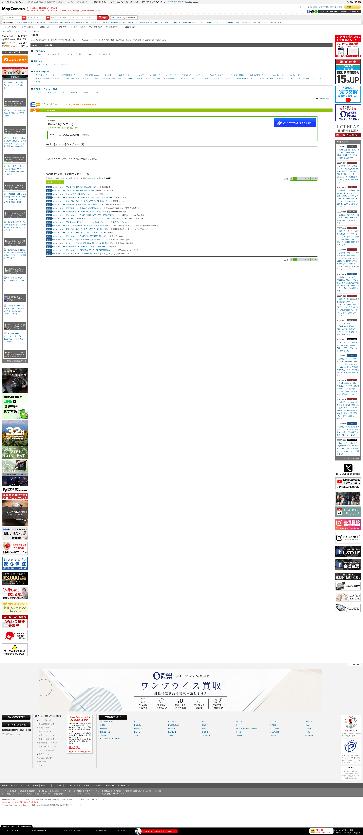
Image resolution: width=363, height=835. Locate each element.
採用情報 (158, 791)
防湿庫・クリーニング (245, 78)
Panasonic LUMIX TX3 (251, 22)
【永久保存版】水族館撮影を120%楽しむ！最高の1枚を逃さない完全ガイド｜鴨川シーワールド (14, 270)
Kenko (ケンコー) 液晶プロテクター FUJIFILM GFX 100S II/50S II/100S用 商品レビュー (86, 215)
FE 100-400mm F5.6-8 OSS (114, 22)
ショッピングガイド (46, 720)
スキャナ (74, 92)
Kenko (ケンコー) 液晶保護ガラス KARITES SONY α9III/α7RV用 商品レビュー (82, 197)
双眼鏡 (157, 78)
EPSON (239, 722)
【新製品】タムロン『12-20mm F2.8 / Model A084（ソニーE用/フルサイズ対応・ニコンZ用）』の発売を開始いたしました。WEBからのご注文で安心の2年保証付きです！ (348, 367)
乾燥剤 (281, 78)
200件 (75, 178)
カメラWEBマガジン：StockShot (38, 794)
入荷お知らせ (120, 830)
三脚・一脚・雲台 (72, 78)
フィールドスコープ (188, 78)
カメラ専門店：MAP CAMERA (12, 794)
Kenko (238, 725)
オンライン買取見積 (9, 791)
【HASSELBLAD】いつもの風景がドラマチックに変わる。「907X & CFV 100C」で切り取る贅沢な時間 (14, 214)
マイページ (67, 791)
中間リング (186, 75)
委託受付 (23, 791)
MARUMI (171, 728)
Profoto (137, 732)
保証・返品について (46, 731)
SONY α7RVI (206, 22)
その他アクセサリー (217, 75)
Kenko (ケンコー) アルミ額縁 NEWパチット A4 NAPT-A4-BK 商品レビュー (81, 201)
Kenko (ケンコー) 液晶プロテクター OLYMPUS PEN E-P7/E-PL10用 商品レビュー (83, 250)
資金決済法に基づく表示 (112, 791)
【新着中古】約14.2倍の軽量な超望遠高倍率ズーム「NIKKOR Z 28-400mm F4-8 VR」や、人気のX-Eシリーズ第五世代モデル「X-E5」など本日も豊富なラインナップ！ (348, 307)
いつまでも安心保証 (46, 750)
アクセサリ (57, 785)
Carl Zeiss (172, 722)
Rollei (238, 732)
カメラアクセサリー (41, 72)
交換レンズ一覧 (42, 65)
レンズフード (155, 75)
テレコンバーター (60, 65)
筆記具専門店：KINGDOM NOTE (113, 794)
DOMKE (205, 722)
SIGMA (103, 735)
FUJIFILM (308, 722)
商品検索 (118, 18)
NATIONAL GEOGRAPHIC (110, 739)
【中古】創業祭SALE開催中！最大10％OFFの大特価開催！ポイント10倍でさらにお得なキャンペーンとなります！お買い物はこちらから (348, 388)
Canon (137, 722)
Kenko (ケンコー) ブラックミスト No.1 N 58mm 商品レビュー (75, 254)
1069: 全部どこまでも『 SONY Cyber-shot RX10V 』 (14, 298)
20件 (57, 178)
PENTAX (307, 728)
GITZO (102, 725)
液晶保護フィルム (92, 75)
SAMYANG (274, 732)
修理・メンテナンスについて (50, 735)
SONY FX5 (132, 22)
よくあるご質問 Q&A (47, 758)
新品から (100, 178)
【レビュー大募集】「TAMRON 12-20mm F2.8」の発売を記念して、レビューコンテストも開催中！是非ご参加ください (348, 328)
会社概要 (148, 791)
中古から (91, 178)
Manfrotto (138, 728)
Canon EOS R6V (232, 22)
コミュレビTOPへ (48, 110)
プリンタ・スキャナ (72, 785)
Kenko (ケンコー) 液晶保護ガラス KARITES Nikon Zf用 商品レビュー (78, 246)
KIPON (273, 725)
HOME (4, 785)
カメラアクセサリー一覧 (45, 75)
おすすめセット (101, 830)
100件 (68, 178)
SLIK (136, 735)
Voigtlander (308, 735)
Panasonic (274, 728)
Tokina (239, 735)
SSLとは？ (351, 767)
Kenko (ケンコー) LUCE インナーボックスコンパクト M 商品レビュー (79, 232)
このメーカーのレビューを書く (297, 122)
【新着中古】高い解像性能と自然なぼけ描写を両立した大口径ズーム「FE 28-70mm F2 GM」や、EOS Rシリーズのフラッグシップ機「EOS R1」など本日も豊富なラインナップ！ (348, 410)
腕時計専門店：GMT (61, 794)
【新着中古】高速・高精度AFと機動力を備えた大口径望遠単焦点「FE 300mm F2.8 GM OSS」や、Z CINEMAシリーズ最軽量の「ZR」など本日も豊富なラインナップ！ (347, 174)
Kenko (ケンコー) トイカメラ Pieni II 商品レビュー (71, 194)
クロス (38, 82)
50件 (62, 178)
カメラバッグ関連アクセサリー (48, 78)
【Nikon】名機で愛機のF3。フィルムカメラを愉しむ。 (14, 103)
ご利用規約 (78, 791)
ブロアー (318, 78)
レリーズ (200, 75)
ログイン (303, 7)
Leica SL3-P (219, 22)
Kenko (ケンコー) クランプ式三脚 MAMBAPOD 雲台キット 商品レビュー (80, 226)
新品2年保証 (95, 22)
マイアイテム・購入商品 (72, 830)
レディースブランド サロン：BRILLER (85, 794)
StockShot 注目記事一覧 (16, 361)
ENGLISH (333, 7)
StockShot (110, 785)
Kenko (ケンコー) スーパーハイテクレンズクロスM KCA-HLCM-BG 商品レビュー (83, 243)
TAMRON (206, 735)
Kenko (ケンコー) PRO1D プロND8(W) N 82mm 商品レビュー (75, 187)
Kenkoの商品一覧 (325, 99)
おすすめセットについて (48, 746)
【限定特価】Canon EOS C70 (150, 22)
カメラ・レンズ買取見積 (93, 785)
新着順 (108, 178)
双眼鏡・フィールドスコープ (138, 78)
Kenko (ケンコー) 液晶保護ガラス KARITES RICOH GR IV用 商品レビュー (80, 211)
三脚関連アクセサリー (112, 78)
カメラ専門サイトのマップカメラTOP (16, 31)
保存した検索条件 (39, 830)
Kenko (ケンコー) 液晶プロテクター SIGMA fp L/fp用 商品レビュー (77, 208)
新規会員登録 (312, 7)
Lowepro (103, 728)
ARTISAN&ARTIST (107, 722)
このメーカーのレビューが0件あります (63, 128)
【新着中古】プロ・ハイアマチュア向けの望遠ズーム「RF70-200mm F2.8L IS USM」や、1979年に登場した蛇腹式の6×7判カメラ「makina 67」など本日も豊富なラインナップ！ (348, 261)
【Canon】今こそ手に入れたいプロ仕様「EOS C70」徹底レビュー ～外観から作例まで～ (14, 186)
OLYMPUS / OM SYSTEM (246, 728)
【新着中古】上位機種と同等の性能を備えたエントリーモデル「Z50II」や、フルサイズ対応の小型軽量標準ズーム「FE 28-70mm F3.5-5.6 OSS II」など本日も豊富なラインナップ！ (348, 198)
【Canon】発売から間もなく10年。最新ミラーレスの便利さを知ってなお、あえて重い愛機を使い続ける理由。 (14, 158)
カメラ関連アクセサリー (69, 75)
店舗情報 (32, 791)
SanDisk (307, 732)
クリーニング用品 (266, 78)
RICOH (205, 732)
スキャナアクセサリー (91, 92)
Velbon (273, 735)
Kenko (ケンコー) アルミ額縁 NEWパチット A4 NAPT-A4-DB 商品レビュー (81, 229)
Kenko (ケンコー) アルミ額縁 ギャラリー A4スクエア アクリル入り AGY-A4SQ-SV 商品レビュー (89, 218)
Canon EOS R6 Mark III (272, 22)
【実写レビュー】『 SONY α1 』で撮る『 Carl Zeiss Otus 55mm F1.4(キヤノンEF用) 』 (14, 354)
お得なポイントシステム (48, 743)
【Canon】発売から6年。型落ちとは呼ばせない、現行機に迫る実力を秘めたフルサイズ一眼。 (15, 242)
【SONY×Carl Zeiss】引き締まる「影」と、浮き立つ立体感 (14, 131)
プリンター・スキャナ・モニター (46, 89)
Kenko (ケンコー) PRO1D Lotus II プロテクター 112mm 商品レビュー (78, 222)
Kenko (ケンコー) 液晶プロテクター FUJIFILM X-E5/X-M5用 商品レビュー (80, 236)
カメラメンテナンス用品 (299, 78)
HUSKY (205, 725)
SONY (170, 735)
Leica (306, 725)
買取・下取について (46, 739)
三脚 (86, 78)
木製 (218, 78)
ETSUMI (273, 722)
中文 (340, 7)
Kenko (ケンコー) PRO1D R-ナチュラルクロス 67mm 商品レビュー (78, 204)
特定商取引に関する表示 (133, 791)
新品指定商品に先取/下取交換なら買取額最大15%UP (68, 22)
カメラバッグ (278, 75)
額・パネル (206, 78)
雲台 (96, 78)
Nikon (204, 728)
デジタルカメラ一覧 (73, 54)
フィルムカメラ (32, 785)
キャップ (140, 75)
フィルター (109, 75)
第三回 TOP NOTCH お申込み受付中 (31, 22)
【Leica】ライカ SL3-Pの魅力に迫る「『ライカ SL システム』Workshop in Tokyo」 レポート (15, 326)
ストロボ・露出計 (237, 75)
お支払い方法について (47, 727)
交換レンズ (38, 61)
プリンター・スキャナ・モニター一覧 (50, 92)
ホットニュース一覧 (351, 458)
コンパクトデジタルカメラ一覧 (48, 54)
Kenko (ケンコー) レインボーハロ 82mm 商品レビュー (73, 190)
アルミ (228, 78)
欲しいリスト (12, 830)
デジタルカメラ (40, 51)
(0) (357, 7)
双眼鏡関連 (170, 78)
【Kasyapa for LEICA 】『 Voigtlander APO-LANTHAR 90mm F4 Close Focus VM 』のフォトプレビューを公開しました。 (348, 448)
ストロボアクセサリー (258, 75)
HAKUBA (137, 725)
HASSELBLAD (174, 725)
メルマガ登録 (324, 7)
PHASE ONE (105, 732)
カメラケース (171, 75)
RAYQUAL (172, 732)
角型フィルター (125, 75)
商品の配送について (46, 724)
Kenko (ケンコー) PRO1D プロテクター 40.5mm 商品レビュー (76, 240)
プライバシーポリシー (93, 791)
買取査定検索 (130, 18)
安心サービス (44, 754)
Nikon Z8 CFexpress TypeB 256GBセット (181, 22)
